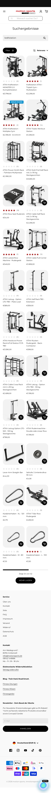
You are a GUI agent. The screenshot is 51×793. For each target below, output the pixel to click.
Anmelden (25, 729)
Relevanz (41, 50)
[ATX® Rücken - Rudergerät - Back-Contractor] (37, 322)
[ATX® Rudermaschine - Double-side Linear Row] (37, 410)
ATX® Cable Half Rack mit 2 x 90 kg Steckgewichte (35, 216)
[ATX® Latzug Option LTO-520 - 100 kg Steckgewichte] (14, 410)
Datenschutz (8, 631)
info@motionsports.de (12, 656)
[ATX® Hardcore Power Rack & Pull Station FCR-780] (14, 322)
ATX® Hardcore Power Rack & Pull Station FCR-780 (13, 343)
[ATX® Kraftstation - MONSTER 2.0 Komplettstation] (14, 66)
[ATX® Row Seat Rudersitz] (14, 195)
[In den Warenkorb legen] (21, 73)
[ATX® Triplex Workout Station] (37, 110)
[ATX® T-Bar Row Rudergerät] (37, 495)
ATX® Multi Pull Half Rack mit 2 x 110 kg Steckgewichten (37, 172)
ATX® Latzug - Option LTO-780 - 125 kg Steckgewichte (35, 387)
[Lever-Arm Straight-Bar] (14, 454)
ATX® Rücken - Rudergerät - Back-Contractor (34, 343)
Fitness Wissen (9, 689)
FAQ (5, 614)
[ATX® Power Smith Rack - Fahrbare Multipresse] (14, 152)
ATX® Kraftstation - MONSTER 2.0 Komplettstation (11, 87)
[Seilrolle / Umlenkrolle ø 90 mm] (37, 454)
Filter (8, 50)
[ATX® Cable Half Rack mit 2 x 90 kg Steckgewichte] (37, 195)
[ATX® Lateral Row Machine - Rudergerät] (14, 239)
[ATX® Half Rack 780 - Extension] (37, 281)
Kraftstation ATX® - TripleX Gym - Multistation (34, 87)
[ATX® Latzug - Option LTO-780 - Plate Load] (14, 281)
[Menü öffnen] (4, 11)
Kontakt (6, 606)
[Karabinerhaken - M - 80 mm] (14, 537)
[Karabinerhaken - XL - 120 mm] (14, 495)
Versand (6, 623)
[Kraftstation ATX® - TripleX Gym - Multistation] (37, 66)
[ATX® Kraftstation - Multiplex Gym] (14, 110)
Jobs (5, 610)
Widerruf (6, 627)
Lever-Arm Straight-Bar (13, 472)
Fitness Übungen (10, 684)
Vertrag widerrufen (11, 669)
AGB (5, 636)
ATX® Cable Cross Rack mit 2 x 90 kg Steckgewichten (13, 387)
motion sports (19, 781)
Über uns (7, 602)
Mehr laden (25, 580)
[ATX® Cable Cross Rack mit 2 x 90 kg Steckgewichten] (14, 366)
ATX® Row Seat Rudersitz (14, 214)
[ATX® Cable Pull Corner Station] (37, 239)
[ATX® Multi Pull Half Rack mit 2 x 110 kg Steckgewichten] (37, 152)
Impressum (8, 619)
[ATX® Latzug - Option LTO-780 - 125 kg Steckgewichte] (37, 366)
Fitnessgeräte (8, 694)
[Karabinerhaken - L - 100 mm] (37, 537)
